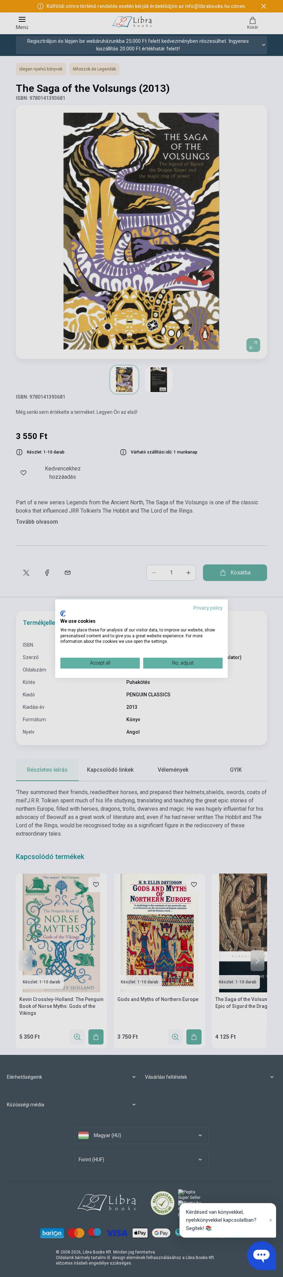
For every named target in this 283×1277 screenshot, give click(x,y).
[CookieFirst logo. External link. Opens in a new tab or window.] (63, 614)
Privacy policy (208, 608)
